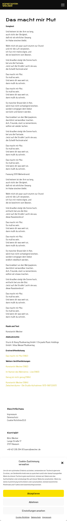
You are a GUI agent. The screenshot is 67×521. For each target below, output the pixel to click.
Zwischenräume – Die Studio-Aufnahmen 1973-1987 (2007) (31, 385)
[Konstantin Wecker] (10, 5)
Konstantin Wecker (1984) (17, 382)
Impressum (46, 517)
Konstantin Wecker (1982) (17, 366)
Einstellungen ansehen (33, 510)
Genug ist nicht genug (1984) (18, 377)
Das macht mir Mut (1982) (17, 356)
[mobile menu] (62, 4)
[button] (62, 462)
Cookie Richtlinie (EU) (16, 420)
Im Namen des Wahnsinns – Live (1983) (22, 372)
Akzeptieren (33, 493)
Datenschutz (36, 517)
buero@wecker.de (32, 449)
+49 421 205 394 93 (15, 449)
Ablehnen (33, 502)
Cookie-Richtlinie (22, 517)
